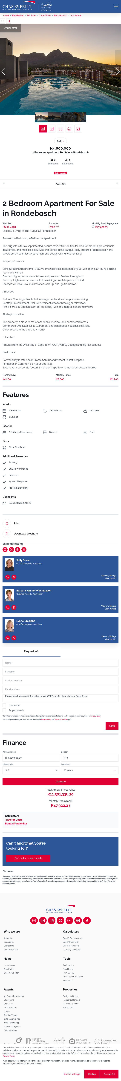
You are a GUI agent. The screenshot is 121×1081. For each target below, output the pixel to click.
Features (60, 183)
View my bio (110, 578)
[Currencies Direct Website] (105, 1042)
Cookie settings (72, 1074)
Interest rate (8, 764)
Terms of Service (61, 719)
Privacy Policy (95, 716)
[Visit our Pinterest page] (78, 920)
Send (112, 726)
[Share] (8, 21)
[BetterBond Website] (13, 1041)
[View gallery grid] (60, 128)
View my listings (108, 576)
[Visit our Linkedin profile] (43, 920)
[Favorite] (2, 21)
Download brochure (26, 533)
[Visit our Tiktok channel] (87, 920)
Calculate (61, 781)
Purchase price (9, 752)
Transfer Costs (13, 819)
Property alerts (16, 710)
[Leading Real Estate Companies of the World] (46, 6)
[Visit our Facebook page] (34, 920)
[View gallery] (43, 128)
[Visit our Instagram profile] (51, 920)
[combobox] (93, 770)
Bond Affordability (16, 823)
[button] (3, 72)
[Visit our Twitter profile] (60, 920)
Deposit (64, 752)
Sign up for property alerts (28, 858)
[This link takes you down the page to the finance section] (93, 227)
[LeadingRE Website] (59, 1041)
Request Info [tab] (31, 651)
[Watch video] (51, 128)
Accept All (109, 1074)
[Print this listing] (69, 128)
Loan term (65, 764)
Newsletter (14, 705)
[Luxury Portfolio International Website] (38, 1041)
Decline (92, 1074)
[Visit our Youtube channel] (69, 920)
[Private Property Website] (80, 1041)
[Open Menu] (115, 6)
